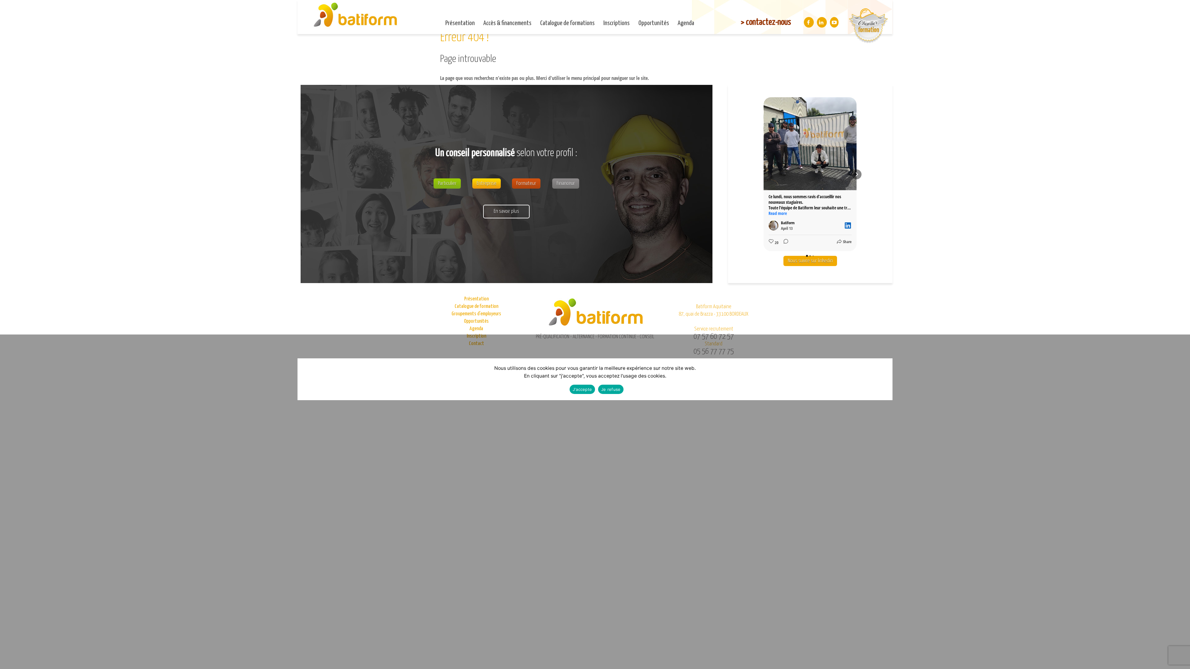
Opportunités (653, 23)
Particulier (447, 183)
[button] (764, 174)
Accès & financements (507, 23)
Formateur (526, 183)
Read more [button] (778, 213)
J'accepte (582, 389)
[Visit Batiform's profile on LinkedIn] (775, 225)
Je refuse (610, 389)
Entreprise (486, 183)
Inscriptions (616, 23)
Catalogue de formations (567, 23)
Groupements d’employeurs (476, 314)
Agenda (686, 23)
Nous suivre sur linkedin (810, 261)
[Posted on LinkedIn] (848, 225)
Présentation (460, 23)
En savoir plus (506, 211)
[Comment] (784, 242)
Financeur (566, 183)
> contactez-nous (766, 22)
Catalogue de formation (476, 306)
